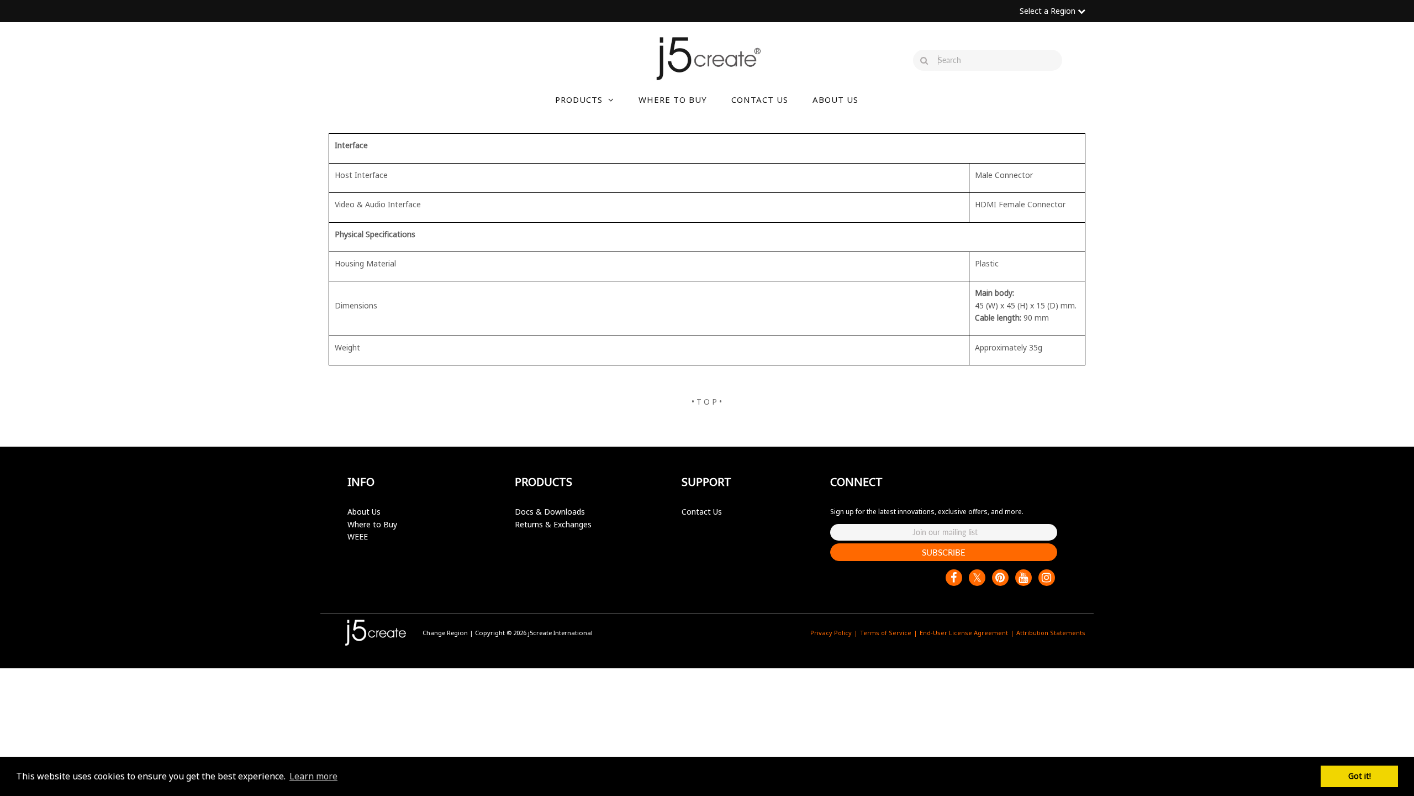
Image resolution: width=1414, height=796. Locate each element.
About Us (364, 511)
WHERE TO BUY (673, 99)
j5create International (560, 633)
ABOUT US (835, 99)
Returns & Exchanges (553, 524)
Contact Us (702, 511)
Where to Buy (372, 524)
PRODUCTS (579, 99)
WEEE (357, 536)
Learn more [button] (313, 776)
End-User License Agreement (964, 633)
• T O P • (707, 401)
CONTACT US (759, 99)
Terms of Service (885, 633)
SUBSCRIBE (943, 552)
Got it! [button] (1359, 776)
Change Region (445, 633)
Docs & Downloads (550, 511)
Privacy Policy (831, 633)
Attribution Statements (1050, 633)
